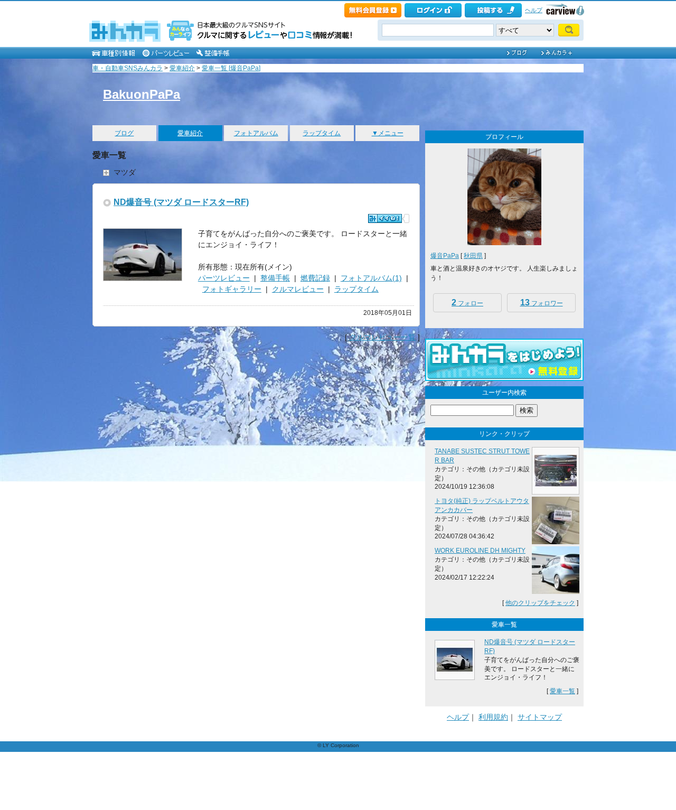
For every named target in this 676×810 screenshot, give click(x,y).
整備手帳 (275, 278)
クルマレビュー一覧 (382, 337)
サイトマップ (540, 717)
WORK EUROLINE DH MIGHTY (480, 550)
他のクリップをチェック (540, 603)
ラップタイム (322, 133)
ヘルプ (533, 10)
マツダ (125, 172)
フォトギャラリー (231, 289)
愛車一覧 (562, 691)
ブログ (124, 133)
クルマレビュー (298, 289)
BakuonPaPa (141, 94)
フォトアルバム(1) (371, 278)
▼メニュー (387, 133)
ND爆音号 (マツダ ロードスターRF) (181, 202)
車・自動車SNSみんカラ (127, 68)
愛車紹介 (182, 68)
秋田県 (473, 255)
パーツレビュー (224, 278)
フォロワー (541, 302)
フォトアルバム (256, 133)
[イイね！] (385, 218)
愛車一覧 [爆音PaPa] (231, 68)
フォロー (467, 302)
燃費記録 (315, 278)
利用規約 (493, 717)
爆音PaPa (444, 255)
